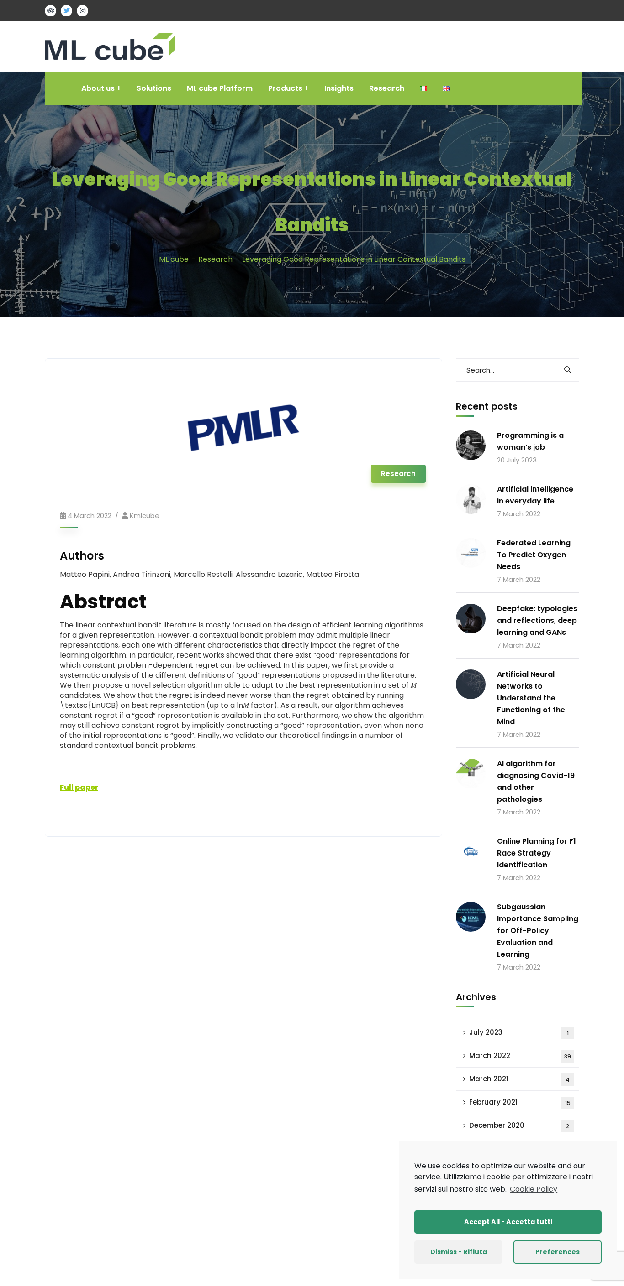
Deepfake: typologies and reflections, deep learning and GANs (537, 620)
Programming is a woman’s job (530, 441)
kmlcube (144, 515)
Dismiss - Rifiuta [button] (458, 1251)
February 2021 (520, 1102)
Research (215, 259)
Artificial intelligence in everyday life (535, 495)
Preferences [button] (557, 1251)
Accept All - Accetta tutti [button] (508, 1221)
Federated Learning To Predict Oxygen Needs (534, 555)
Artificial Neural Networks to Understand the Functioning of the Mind (531, 698)
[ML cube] (110, 46)
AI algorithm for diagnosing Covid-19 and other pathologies (536, 781)
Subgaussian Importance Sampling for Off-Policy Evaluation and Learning (537, 930)
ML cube (174, 259)
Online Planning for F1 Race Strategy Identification (536, 853)
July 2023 (519, 1032)
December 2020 (519, 1125)
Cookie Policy (533, 1189)
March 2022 (520, 1055)
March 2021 (519, 1079)
